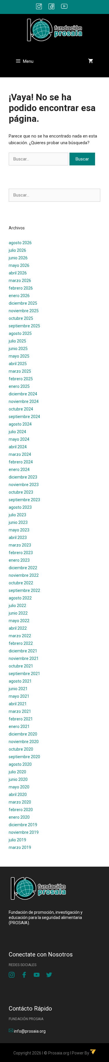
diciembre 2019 (23, 824)
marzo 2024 (20, 454)
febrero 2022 (21, 643)
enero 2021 (19, 726)
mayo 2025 (19, 356)
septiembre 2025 (24, 326)
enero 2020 (19, 817)
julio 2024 (17, 431)
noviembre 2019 (24, 832)
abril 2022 (18, 628)
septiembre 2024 (24, 416)
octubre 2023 (21, 492)
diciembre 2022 (23, 567)
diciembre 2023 (23, 477)
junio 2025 (18, 348)
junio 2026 (18, 258)
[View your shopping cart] (90, 61)
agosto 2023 (20, 507)
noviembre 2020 (24, 741)
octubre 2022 (21, 583)
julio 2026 (17, 250)
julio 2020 (17, 772)
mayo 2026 (19, 265)
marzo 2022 (20, 635)
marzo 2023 (20, 545)
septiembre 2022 (24, 590)
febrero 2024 (21, 462)
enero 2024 (19, 469)
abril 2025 (18, 363)
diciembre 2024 (23, 394)
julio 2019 (17, 840)
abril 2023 (18, 537)
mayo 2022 (19, 620)
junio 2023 (18, 522)
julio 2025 (17, 341)
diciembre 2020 (23, 734)
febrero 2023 (21, 552)
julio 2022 (17, 605)
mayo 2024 (19, 439)
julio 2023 (17, 515)
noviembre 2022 (24, 575)
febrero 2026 (21, 288)
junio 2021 (18, 688)
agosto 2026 (20, 242)
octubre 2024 (21, 409)
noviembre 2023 (24, 484)
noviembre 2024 (24, 401)
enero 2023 (19, 560)
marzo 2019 (20, 847)
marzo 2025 (20, 371)
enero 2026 (19, 295)
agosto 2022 (20, 598)
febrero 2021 (21, 719)
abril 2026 (18, 273)
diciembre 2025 (23, 303)
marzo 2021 (20, 711)
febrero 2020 (21, 809)
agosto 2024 (20, 424)
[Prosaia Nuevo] (54, 29)
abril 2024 (18, 447)
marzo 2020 (20, 802)
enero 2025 (19, 386)
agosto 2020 (20, 764)
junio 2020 (18, 779)
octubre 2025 (21, 318)
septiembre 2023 (24, 499)
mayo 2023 (19, 530)
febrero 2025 (21, 378)
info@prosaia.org (30, 1031)
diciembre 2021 (23, 651)
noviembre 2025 (24, 310)
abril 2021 (18, 704)
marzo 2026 (20, 280)
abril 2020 (18, 794)
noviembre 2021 (24, 658)
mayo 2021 (19, 696)
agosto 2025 (20, 333)
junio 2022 (18, 613)
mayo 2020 (19, 787)
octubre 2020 (21, 749)
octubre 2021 (21, 666)
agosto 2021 (20, 681)
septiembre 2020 (24, 756)
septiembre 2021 (24, 673)
